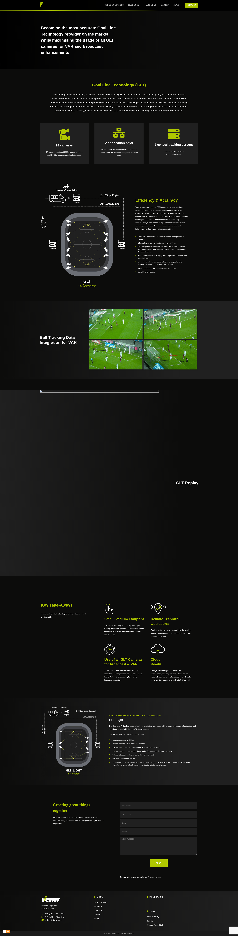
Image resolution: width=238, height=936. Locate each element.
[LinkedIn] (148, 904)
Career (97, 914)
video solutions (100, 902)
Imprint (150, 921)
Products (98, 906)
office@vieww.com (53, 920)
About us (98, 910)
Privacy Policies (154, 877)
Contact (192, 5)
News (96, 919)
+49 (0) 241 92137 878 (54, 913)
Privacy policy (153, 917)
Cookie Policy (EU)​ (155, 925)
